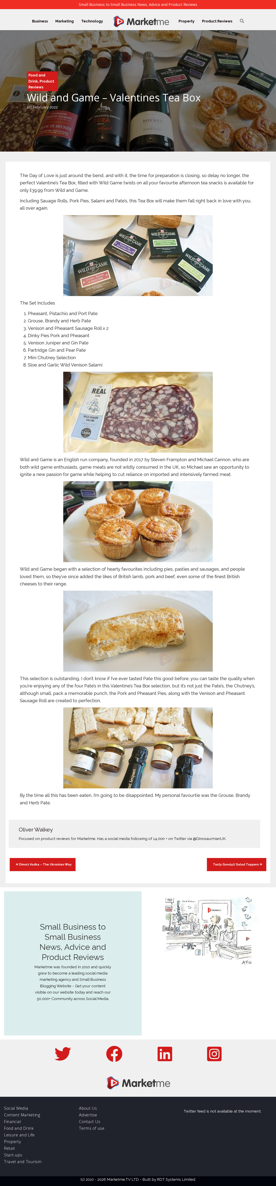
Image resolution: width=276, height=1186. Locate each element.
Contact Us (89, 1121)
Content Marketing (22, 1115)
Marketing (64, 21)
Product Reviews (217, 21)
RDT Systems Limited (176, 1179)
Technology (92, 21)
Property (187, 21)
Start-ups (13, 1155)
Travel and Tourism (23, 1161)
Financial (12, 1121)
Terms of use (91, 1128)
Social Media (16, 1108)
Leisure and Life (19, 1135)
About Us (88, 1108)
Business (40, 21)
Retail (9, 1148)
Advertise (88, 1115)
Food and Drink (19, 1128)
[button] (242, 21)
